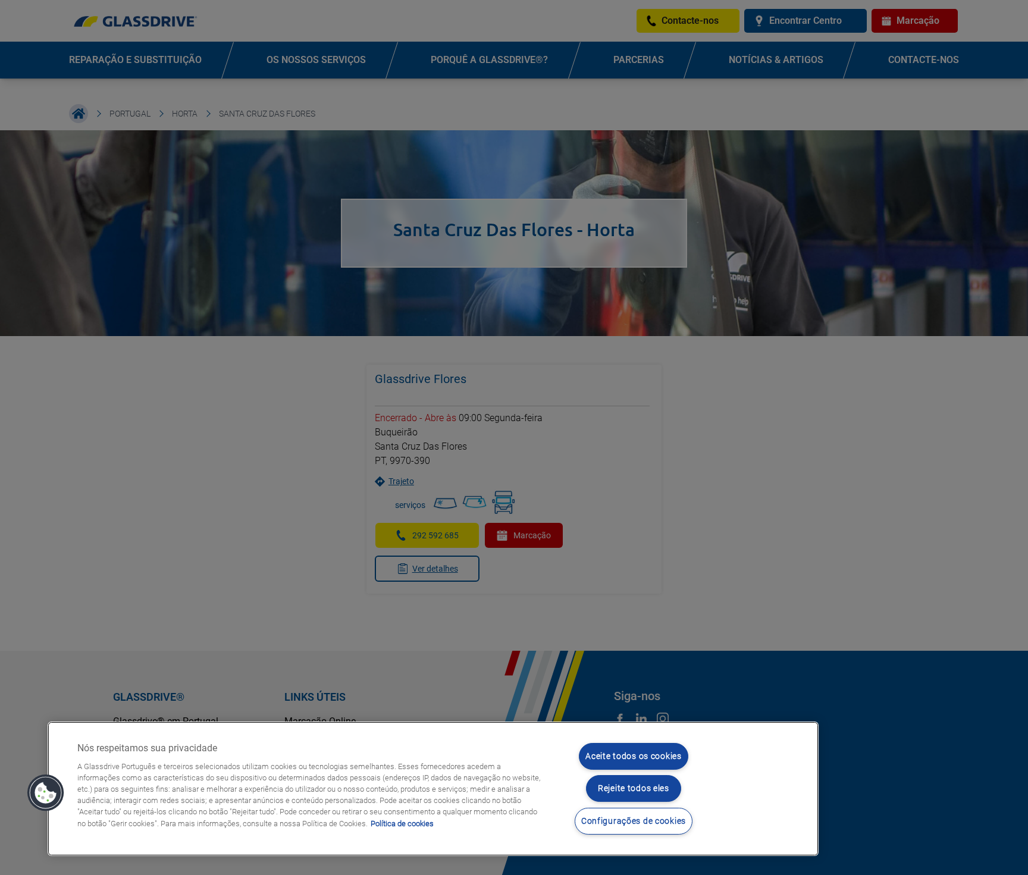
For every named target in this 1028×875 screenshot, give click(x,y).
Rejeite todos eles (633, 788)
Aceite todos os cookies (633, 756)
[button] (46, 793)
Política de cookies (402, 823)
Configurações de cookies (633, 821)
